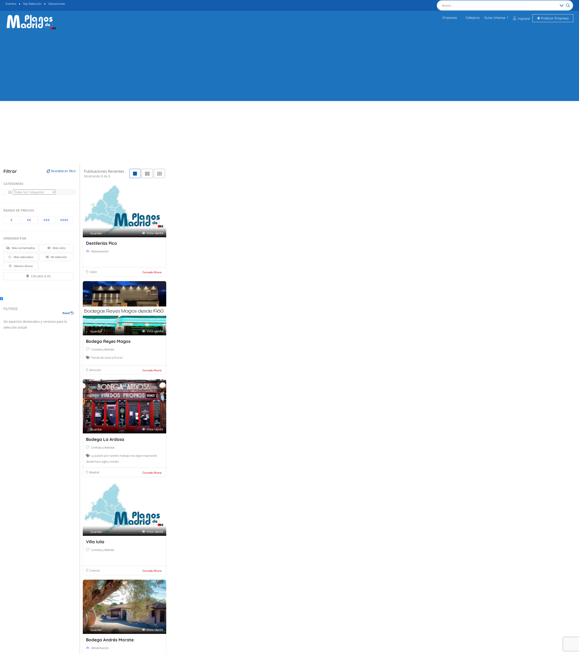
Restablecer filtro (63, 171)
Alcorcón (95, 370)
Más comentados (23, 248)
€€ (29, 220)
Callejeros (472, 18)
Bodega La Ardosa (105, 439)
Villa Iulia (95, 541)
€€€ (47, 220)
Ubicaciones (56, 3)
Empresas (450, 18)
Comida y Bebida (102, 349)
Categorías (13, 183)
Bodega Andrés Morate (110, 639)
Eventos (11, 3)
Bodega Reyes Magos (108, 341)
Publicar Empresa (554, 18)
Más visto (59, 248)
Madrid (94, 472)
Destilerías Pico (101, 243)
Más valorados (23, 257)
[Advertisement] (289, 64)
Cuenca (94, 570)
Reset (66, 313)
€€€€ (64, 220)
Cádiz (93, 272)
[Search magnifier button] (568, 5)
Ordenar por (14, 238)
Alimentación (100, 251)
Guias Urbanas (494, 18)
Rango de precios (18, 210)
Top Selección (32, 3)
